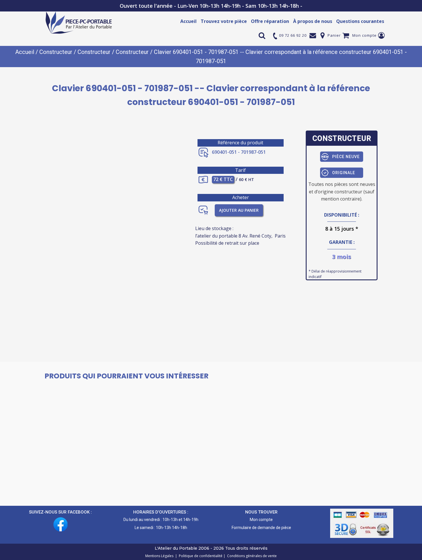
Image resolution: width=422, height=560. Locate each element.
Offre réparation (270, 21)
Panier (334, 35)
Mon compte (364, 35)
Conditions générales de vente (251, 555)
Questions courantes (360, 21)
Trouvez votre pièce (224, 21)
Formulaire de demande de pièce (261, 527)
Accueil (188, 21)
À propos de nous (312, 21)
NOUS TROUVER (261, 512)
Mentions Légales (159, 555)
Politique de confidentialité (199, 555)
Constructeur (55, 51)
